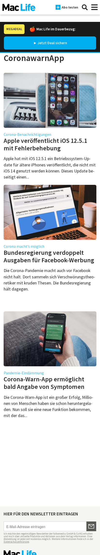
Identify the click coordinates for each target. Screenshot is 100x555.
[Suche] (85, 7)
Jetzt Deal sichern (52, 43)
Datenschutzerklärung (16, 541)
